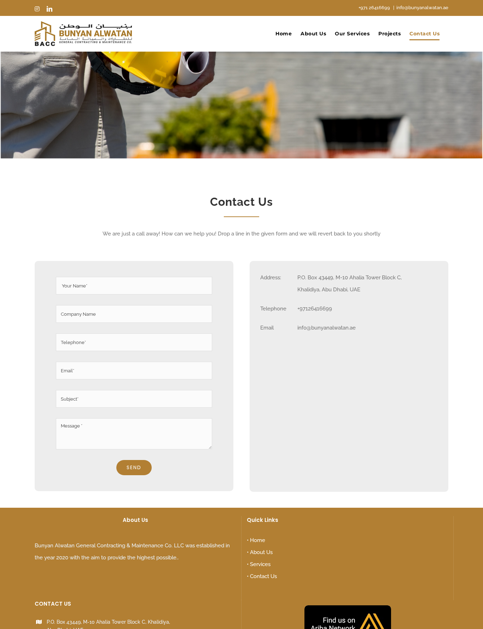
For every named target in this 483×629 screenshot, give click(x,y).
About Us (261, 552)
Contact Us (263, 576)
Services (260, 564)
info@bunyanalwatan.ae (422, 7)
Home (257, 540)
